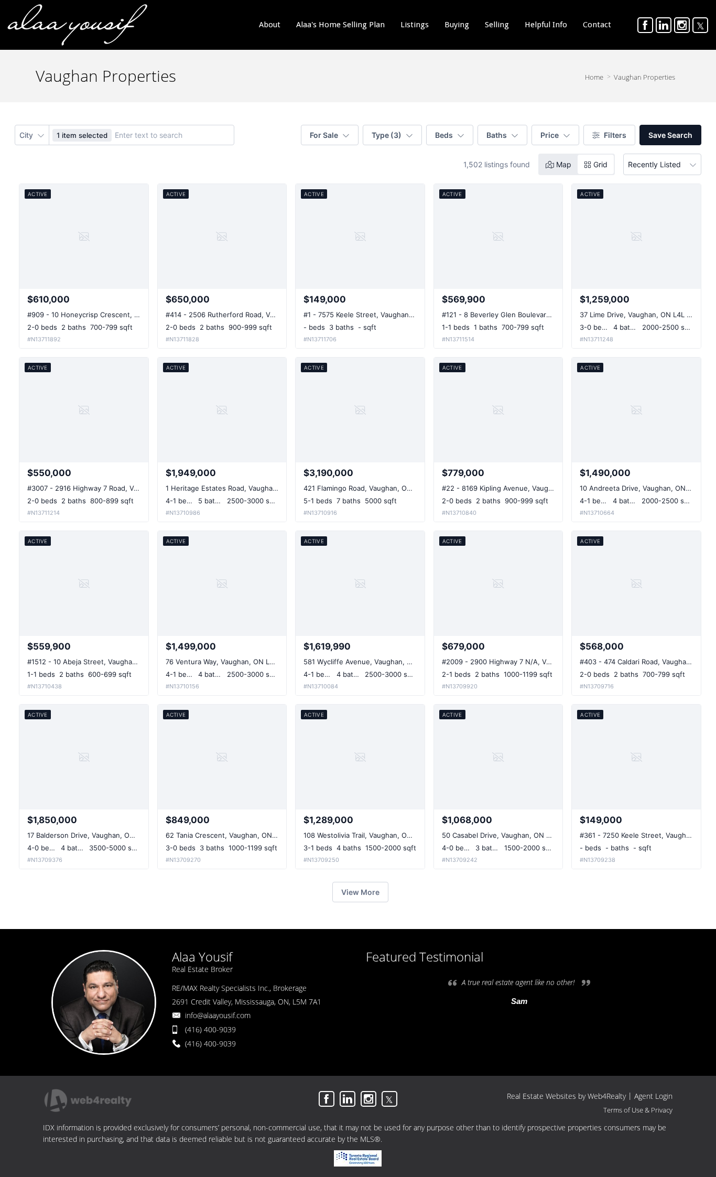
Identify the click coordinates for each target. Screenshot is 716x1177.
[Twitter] (700, 25)
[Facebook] (645, 25)
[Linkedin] (663, 25)
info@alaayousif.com (218, 1015)
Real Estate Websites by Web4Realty (566, 1096)
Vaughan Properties (644, 77)
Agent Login (653, 1096)
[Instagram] (682, 25)
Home (594, 77)
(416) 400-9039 (210, 1029)
